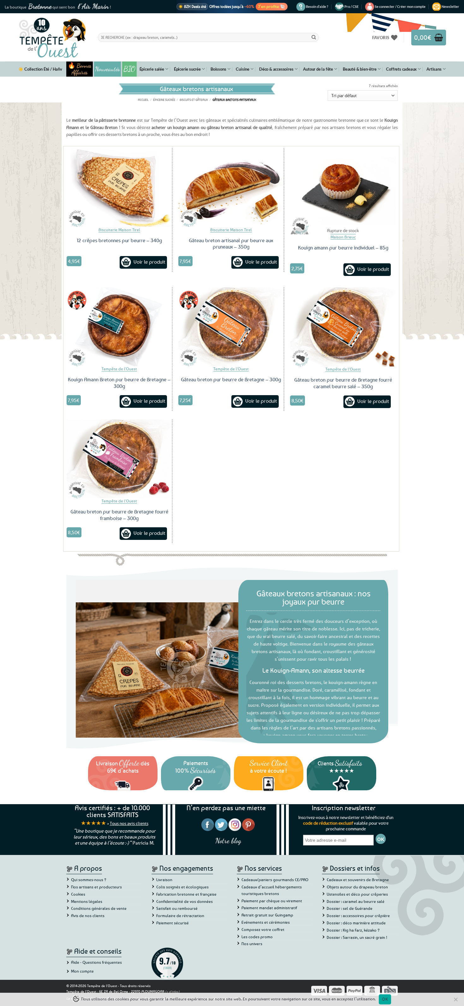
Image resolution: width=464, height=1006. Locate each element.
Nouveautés (107, 69)
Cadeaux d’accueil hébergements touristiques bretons (271, 890)
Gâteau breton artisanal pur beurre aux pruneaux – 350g (231, 243)
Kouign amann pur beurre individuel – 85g (343, 247)
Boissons (218, 69)
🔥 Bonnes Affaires (80, 69)
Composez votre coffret (262, 929)
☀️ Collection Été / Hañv (40, 69)
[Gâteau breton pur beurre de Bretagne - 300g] (231, 326)
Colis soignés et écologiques (182, 886)
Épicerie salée (152, 69)
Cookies (78, 894)
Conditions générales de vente (99, 908)
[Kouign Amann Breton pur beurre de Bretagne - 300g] (119, 326)
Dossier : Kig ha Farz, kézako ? (353, 930)
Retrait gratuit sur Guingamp (267, 914)
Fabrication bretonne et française (186, 894)
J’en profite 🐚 (271, 6)
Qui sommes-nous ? (88, 879)
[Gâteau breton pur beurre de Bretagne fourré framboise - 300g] (119, 458)
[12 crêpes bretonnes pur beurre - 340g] (119, 187)
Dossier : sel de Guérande (349, 908)
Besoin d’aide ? (317, 6)
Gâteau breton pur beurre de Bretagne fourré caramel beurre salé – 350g (343, 383)
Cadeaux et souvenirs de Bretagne (358, 879)
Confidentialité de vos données (184, 901)
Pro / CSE (351, 6)
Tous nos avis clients (129, 823)
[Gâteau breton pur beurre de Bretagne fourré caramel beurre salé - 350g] (343, 326)
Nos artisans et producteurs (96, 886)
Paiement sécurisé (172, 922)
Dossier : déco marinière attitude (356, 922)
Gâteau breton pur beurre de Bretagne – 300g (231, 379)
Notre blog (228, 840)
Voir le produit (149, 262)
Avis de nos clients (87, 915)
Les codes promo (257, 936)
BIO (129, 68)
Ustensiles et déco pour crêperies (357, 894)
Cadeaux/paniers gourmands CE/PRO (274, 879)
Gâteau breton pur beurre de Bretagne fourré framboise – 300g (119, 514)
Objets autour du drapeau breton (357, 886)
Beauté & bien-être (359, 69)
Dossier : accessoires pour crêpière (358, 915)
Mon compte (82, 971)
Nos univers (251, 943)
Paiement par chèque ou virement (271, 900)
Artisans (433, 69)
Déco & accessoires (276, 69)
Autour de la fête (318, 69)
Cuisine (242, 69)
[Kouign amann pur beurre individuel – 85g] (343, 187)
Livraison (164, 879)
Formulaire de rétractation (180, 915)
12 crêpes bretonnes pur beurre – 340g (119, 240)
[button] (400, 7)
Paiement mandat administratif (269, 907)
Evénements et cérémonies (265, 922)
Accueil (143, 100)
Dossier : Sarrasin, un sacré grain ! (357, 937)
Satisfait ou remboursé (177, 908)
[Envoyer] (313, 37)
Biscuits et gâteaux (194, 100)
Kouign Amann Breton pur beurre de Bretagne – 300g (119, 382)
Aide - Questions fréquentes (96, 962)
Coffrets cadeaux (401, 69)
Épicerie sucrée (187, 69)
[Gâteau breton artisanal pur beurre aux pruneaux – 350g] (231, 187)
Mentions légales (86, 901)
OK (385, 999)
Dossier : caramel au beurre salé (355, 901)
